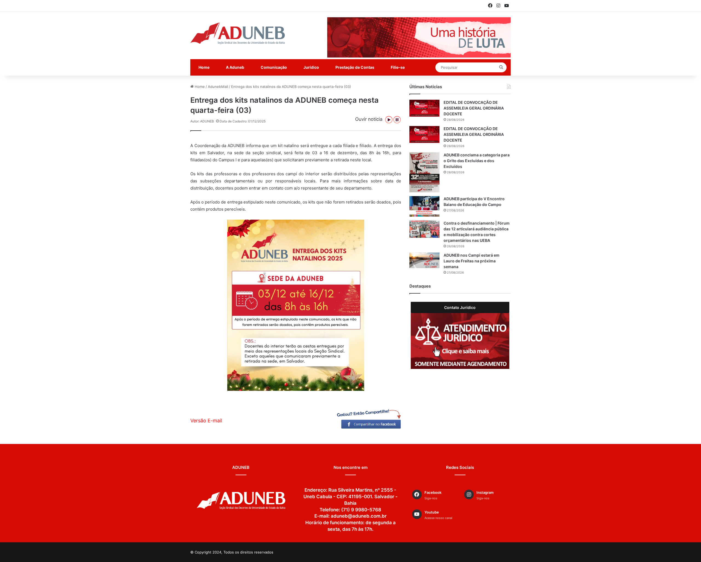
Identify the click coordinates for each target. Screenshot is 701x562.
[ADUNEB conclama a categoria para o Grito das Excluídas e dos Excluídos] (424, 172)
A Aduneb (235, 67)
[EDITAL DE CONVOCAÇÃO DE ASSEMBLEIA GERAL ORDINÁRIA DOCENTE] (424, 108)
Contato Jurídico (460, 307)
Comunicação (274, 67)
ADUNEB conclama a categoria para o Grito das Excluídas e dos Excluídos (477, 161)
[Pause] (397, 120)
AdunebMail (218, 86)
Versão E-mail (206, 420)
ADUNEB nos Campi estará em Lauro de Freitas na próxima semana (471, 261)
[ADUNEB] (237, 33)
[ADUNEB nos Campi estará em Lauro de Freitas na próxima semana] (424, 260)
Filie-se (398, 67)
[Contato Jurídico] (460, 341)
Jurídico (311, 67)
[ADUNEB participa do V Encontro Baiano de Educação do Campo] (424, 206)
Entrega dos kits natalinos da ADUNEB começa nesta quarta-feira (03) (291, 86)
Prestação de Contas (354, 67)
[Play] (389, 120)
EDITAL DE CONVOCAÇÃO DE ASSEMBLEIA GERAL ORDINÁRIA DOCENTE (474, 108)
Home (204, 67)
